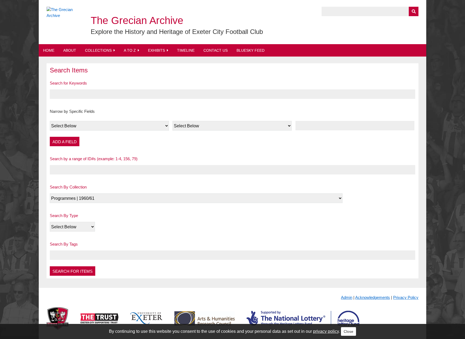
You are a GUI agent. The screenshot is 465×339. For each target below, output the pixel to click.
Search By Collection (68, 187)
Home (48, 50)
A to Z (130, 50)
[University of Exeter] (146, 322)
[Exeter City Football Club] (58, 322)
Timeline (186, 50)
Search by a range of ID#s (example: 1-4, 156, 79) (94, 158)
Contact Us (215, 50)
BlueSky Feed (251, 50)
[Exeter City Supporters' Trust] (99, 322)
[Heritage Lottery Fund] (302, 322)
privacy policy (326, 331)
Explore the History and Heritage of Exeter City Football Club (177, 31)
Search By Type (64, 215)
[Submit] (413, 11)
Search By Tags (64, 244)
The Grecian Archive (137, 20)
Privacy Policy (405, 297)
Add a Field (64, 141)
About (69, 50)
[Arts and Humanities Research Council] (204, 322)
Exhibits (156, 50)
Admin (346, 297)
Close (348, 331)
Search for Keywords (68, 83)
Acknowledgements (372, 297)
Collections (98, 50)
